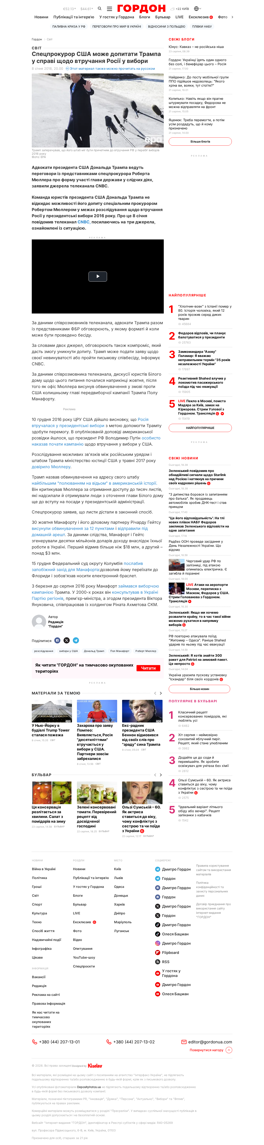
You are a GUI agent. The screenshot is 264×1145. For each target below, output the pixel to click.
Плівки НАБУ (202, 26)
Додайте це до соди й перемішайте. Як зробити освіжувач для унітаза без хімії (204, 761)
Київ (117, 869)
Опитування (82, 948)
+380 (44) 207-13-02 (134, 1041)
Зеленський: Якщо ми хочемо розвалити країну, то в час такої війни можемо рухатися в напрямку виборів (200, 618)
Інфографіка (42, 948)
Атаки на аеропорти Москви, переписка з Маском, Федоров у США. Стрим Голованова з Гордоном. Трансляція (199, 593)
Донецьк (121, 895)
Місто (118, 860)
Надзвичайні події (46, 940)
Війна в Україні (43, 869)
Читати (148, 668)
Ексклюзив (199, 17)
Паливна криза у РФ (68, 26)
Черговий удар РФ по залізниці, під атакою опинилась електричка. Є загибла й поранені (198, 567)
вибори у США (68, 651)
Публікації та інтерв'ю (73, 17)
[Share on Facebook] (57, 640)
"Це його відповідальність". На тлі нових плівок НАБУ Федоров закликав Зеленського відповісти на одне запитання (199, 524)
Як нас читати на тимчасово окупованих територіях (45, 1019)
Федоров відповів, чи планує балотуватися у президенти (202, 335)
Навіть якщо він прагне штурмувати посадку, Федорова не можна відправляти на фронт (197, 102)
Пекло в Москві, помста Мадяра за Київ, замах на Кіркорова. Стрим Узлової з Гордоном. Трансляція (202, 407)
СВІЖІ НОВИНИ (183, 458)
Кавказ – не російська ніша (197, 47)
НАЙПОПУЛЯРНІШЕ (187, 295)
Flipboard (170, 952)
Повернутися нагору (206, 1050)
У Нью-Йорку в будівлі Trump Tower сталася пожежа (51, 730)
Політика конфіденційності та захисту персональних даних (212, 889)
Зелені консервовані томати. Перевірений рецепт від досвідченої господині (96, 816)
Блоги (144, 17)
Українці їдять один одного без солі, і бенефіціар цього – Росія (198, 62)
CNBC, (84, 221)
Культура (39, 913)
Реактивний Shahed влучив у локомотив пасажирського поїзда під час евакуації (202, 382)
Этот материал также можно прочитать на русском (112, 68)
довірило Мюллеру (51, 466)
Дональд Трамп (94, 651)
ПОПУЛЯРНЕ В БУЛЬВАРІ (193, 701)
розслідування (43, 651)
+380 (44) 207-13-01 (59, 1041)
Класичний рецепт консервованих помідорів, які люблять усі (202, 716)
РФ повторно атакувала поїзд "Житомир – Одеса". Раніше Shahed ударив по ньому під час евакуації (197, 640)
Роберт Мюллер (146, 651)
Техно (37, 922)
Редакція (39, 986)
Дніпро (119, 913)
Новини (41, 17)
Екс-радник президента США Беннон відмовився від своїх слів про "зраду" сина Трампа (141, 735)
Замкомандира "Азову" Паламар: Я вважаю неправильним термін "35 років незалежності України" (204, 358)
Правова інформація (48, 1003)
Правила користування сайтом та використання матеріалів (213, 870)
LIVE (180, 17)
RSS (166, 962)
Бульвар (162, 17)
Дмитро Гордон (176, 869)
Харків (119, 904)
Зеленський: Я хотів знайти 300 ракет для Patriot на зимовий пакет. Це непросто (198, 659)
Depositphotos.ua (89, 1087)
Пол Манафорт (119, 651)
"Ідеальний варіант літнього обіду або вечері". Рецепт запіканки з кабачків (200, 811)
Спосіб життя (43, 931)
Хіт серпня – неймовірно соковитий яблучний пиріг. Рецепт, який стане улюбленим (203, 739)
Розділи (78, 860)
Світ (50, 39)
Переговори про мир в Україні (116, 26)
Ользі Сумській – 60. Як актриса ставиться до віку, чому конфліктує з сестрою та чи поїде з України (141, 819)
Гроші (36, 887)
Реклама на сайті (46, 995)
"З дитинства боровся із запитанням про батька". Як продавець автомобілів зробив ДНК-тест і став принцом (198, 500)
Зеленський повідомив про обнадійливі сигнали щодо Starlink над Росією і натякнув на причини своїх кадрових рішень (197, 477)
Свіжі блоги (182, 39)
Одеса (119, 887)
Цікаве (37, 957)
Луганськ (121, 931)
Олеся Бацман (175, 934)
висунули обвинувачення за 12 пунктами (73, 528)
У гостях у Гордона (116, 17)
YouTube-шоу (84, 957)
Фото (222, 17)
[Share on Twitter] (67, 640)
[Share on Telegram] (76, 640)
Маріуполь (123, 922)
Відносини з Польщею (166, 26)
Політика (39, 878)
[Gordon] (141, 9)
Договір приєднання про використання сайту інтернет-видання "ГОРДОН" (213, 910)
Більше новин (199, 689)
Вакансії (38, 977)
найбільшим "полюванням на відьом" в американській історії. (94, 483)
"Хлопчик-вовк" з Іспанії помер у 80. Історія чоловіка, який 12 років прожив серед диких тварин (205, 312)
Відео (77, 940)
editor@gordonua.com (210, 1041)
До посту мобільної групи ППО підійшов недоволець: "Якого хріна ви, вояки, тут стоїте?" (199, 81)
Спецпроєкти (84, 966)
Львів (118, 878)
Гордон (37, 39)
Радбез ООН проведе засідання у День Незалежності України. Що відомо (196, 545)
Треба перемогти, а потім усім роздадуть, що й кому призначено (196, 124)
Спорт (37, 904)
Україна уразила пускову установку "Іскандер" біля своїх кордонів (198, 677)
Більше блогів (200, 141)
